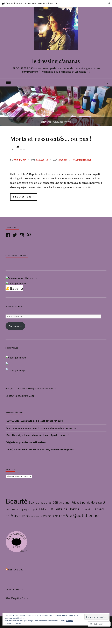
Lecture (10, 509)
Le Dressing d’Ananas (17, 255)
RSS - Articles (15, 569)
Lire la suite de (21, 198)
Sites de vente (34, 516)
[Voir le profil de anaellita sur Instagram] (22, 235)
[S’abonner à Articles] (7, 569)
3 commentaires (81, 160)
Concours (43, 502)
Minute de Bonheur (66, 508)
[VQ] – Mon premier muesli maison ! (26, 442)
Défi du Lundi (61, 502)
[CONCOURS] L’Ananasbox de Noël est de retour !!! (35, 420)
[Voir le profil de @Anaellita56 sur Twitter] (15, 235)
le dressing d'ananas (56, 61)
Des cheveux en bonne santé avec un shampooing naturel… (41, 427)
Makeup (44, 509)
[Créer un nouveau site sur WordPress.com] (56, 3)
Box (31, 502)
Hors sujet (98, 502)
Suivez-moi (15, 325)
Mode (87, 509)
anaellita (42, 160)
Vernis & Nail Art (54, 516)
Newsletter (14, 306)
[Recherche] (103, 82)
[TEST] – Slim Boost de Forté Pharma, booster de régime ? (40, 449)
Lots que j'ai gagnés (27, 509)
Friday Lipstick (80, 502)
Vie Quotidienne (82, 515)
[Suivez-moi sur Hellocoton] (21, 278)
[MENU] (8, 82)
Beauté (63, 160)
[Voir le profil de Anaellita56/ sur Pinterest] (29, 235)
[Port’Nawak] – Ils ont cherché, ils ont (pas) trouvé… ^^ (38, 435)
